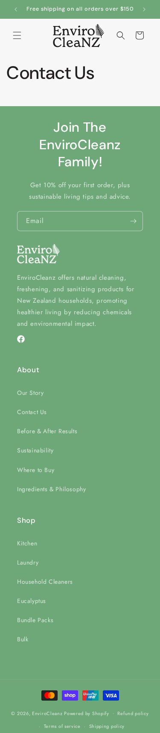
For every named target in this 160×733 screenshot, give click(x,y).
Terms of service (62, 726)
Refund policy (132, 713)
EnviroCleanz (47, 713)
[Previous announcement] (15, 9)
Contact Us (32, 412)
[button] (17, 35)
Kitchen (27, 543)
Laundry (27, 562)
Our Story (30, 392)
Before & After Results (47, 431)
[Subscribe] (133, 221)
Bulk (22, 639)
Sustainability (35, 450)
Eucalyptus (31, 601)
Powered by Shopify (86, 713)
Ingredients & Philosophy (51, 489)
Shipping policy (107, 726)
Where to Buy (35, 470)
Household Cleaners (45, 581)
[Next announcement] (144, 9)
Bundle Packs (35, 620)
